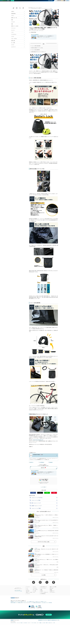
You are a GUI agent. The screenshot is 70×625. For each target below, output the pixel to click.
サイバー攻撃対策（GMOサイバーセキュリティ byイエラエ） (23, 602)
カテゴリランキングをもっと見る (43, 541)
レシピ (12, 32)
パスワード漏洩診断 (29, 601)
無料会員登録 (13, 13)
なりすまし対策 (43, 602)
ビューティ (13, 30)
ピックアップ (13, 46)
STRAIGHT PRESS (33, 32)
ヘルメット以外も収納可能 (35, 49)
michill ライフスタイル (55, 517)
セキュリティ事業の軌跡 (49, 602)
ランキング (13, 21)
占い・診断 (13, 42)
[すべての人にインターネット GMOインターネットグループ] (63, 0)
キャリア (12, 44)
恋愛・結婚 (13, 40)
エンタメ (12, 36)
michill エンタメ (56, 572)
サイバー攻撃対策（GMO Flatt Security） (36, 602)
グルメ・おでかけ (14, 38)
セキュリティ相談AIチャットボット (42, 601)
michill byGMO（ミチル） (31, 7)
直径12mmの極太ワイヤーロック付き (37, 47)
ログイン (12, 15)
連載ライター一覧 (14, 17)
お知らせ (12, 11)
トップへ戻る (43, 487)
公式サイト (31, 462)
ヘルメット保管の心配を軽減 (35, 45)
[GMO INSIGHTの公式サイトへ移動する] (15, 597)
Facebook (50, 462)
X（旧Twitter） (42, 462)
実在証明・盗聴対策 (13, 602)
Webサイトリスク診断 (34, 601)
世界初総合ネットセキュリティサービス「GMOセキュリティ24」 (18, 601)
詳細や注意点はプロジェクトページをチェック (38, 51)
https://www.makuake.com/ (38, 439)
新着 (12, 19)
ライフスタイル (13, 34)
